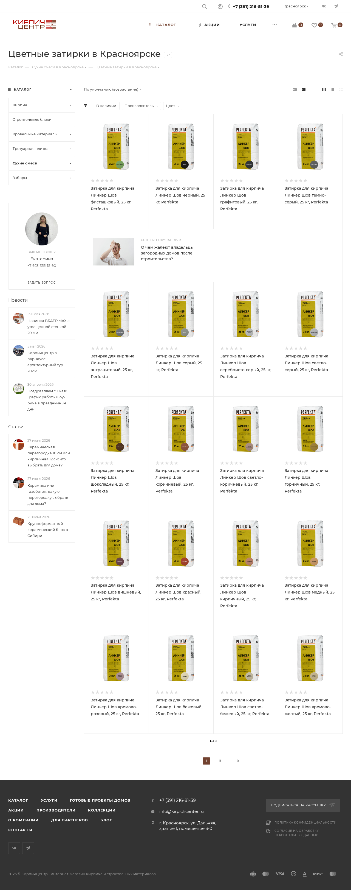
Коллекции (101, 810)
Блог (106, 820)
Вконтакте (14, 848)
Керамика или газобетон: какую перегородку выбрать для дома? (47, 494)
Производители (55, 810)
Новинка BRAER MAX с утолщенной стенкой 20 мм (48, 326)
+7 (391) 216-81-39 (251, 6)
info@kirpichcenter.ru (181, 811)
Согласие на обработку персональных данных (296, 833)
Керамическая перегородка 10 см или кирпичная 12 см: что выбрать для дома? (48, 456)
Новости (18, 300)
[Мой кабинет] (220, 7)
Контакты (20, 830)
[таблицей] (341, 89)
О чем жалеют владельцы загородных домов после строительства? (167, 253)
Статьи (16, 426)
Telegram (28, 848)
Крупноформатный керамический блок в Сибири (47, 529)
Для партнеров (69, 820)
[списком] (332, 89)
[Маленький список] (295, 89)
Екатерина (41, 258)
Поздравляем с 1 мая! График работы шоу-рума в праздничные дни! (47, 400)
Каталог (18, 800)
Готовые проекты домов (100, 800)
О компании (23, 820)
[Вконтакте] (324, 6)
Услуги (49, 800)
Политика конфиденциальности (305, 822)
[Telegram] (336, 6)
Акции (16, 810)
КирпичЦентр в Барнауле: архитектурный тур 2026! (45, 362)
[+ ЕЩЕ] (274, 25)
